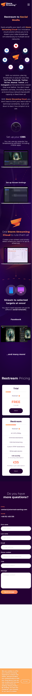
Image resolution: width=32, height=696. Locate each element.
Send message (9, 592)
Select (16, 410)
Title (2, 561)
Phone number (6, 552)
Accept (25, 681)
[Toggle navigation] (28, 4)
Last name (4, 533)
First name (4, 524)
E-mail (3, 543)
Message (4, 570)
